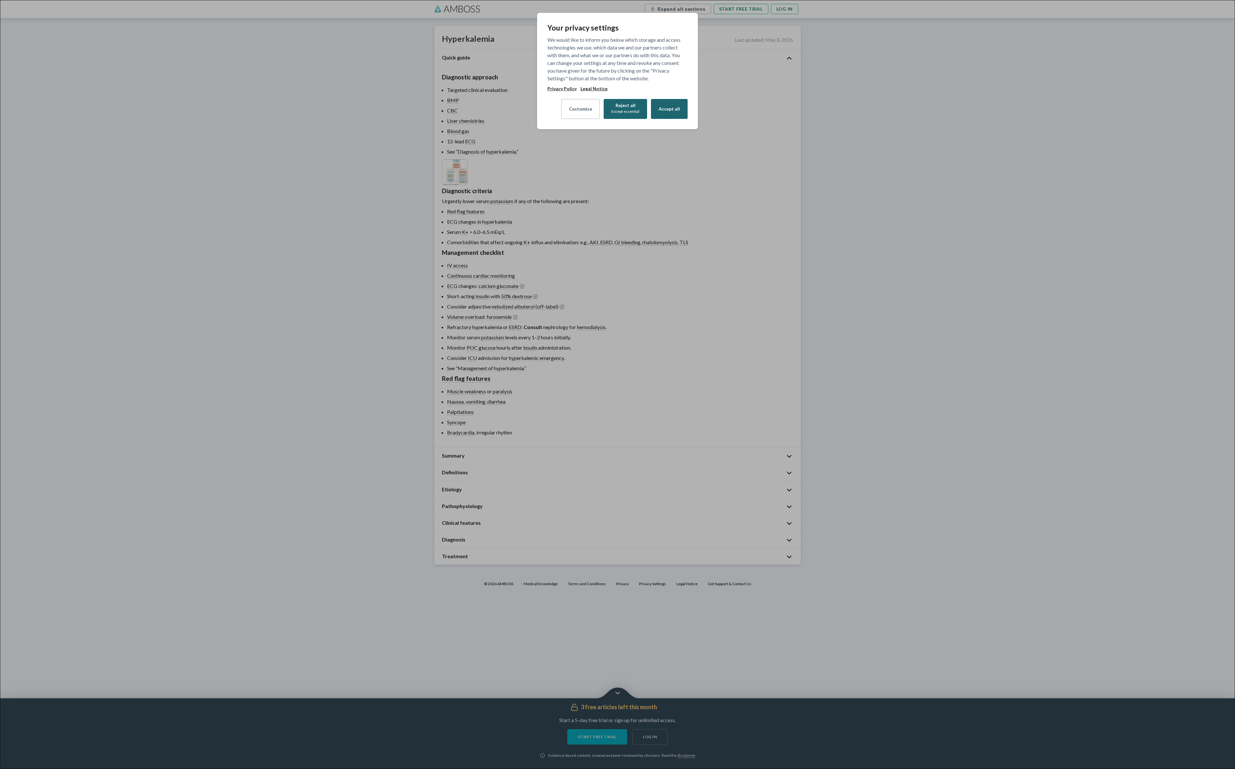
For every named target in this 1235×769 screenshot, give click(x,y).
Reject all (625, 108)
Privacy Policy (562, 88)
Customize (580, 109)
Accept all (669, 109)
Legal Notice (594, 88)
